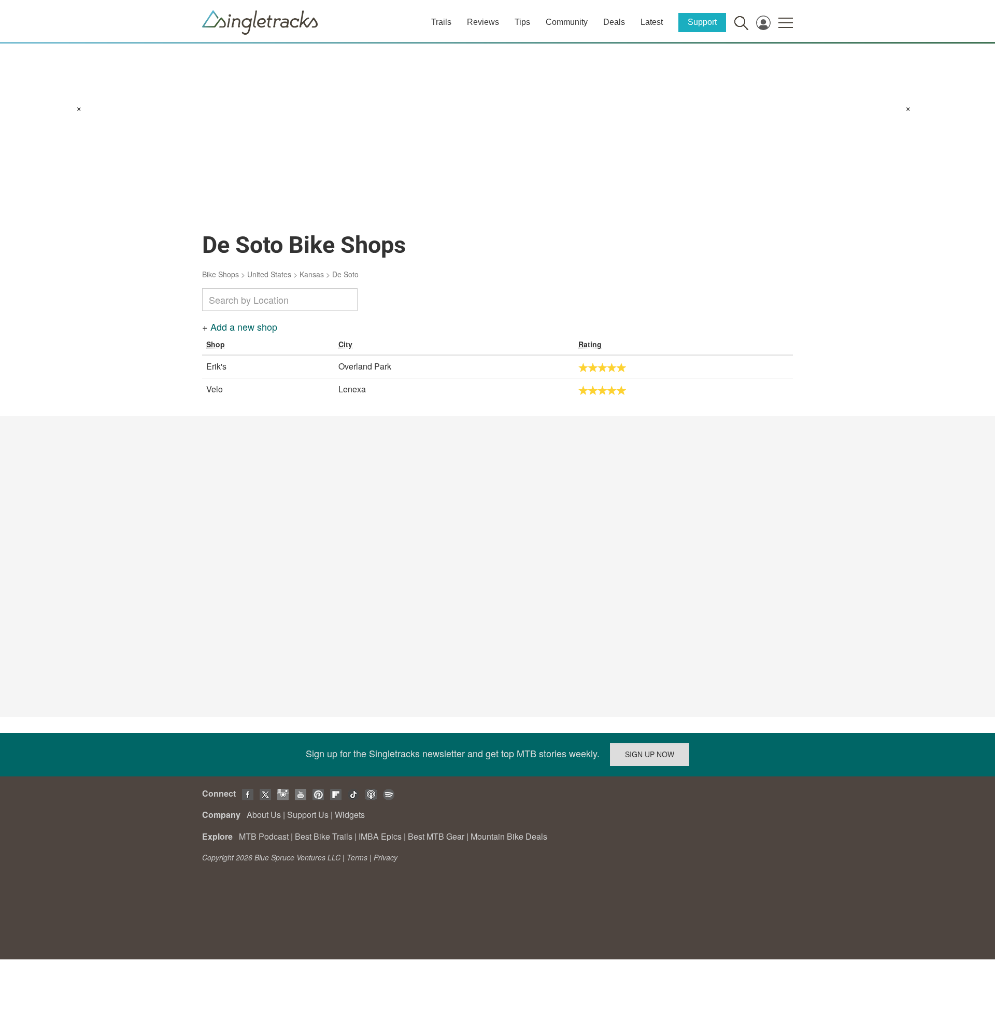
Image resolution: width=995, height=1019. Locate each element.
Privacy (385, 857)
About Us (264, 814)
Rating (590, 344)
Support (702, 22)
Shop (215, 344)
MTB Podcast (264, 836)
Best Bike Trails (323, 836)
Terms (357, 857)
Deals (614, 22)
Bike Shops (220, 274)
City (345, 344)
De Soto (345, 274)
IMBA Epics (380, 836)
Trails (441, 22)
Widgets (350, 814)
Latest (652, 22)
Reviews (483, 22)
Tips (522, 22)
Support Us (308, 814)
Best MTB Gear (436, 836)
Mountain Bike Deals (509, 836)
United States (269, 274)
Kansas (312, 274)
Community (567, 22)
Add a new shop (243, 326)
